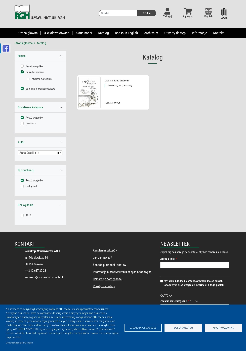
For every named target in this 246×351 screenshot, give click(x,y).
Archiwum (151, 33)
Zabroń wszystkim (183, 327)
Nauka (22, 56)
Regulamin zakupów (105, 250)
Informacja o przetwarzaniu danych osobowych (122, 272)
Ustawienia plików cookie (143, 327)
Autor (21, 142)
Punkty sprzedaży (104, 286)
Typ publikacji (26, 170)
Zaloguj (167, 16)
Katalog (103, 33)
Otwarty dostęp (175, 33)
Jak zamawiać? (102, 258)
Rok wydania (25, 205)
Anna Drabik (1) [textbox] (29, 153)
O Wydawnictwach (56, 33)
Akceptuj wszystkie (223, 327)
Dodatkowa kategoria (30, 107)
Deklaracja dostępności (107, 279)
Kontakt (218, 33)
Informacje (199, 33)
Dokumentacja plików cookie (19, 342)
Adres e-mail (167, 258)
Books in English (126, 33)
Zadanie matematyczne (173, 301)
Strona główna (28, 33)
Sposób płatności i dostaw (109, 265)
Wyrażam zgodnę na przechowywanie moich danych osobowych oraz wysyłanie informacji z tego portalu (194, 283)
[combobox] (40, 152)
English (208, 16)
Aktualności (84, 33)
